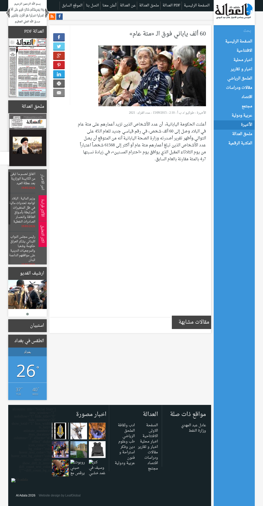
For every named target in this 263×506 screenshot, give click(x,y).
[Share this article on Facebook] (59, 37)
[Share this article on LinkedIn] (59, 74)
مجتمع (153, 468)
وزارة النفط (197, 431)
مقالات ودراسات (151, 455)
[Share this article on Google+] (59, 56)
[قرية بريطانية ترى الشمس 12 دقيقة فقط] (78, 450)
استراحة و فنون (127, 455)
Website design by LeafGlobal (60, 495)
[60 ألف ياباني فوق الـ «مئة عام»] (152, 77)
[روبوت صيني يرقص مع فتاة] (78, 471)
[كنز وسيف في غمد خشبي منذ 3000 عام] (97, 474)
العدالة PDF (171, 5)
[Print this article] (59, 83)
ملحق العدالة (149, 5)
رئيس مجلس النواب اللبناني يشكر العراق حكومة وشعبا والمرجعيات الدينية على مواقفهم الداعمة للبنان (22, 248)
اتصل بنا (92, 5)
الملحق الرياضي (129, 433)
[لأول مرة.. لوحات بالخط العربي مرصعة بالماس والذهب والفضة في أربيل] (60, 432)
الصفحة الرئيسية (197, 5)
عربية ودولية (125, 463)
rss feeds (52, 16)
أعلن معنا (109, 5)
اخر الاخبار (41, 182)
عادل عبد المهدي (193, 425)
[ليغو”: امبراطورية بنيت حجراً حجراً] (60, 469)
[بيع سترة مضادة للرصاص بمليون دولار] (97, 450)
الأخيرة (201, 113)
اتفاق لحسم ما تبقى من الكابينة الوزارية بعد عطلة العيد (22, 178)
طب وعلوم (126, 441)
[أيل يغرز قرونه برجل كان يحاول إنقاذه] (78, 432)
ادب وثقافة (126, 425)
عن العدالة (128, 5)
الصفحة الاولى (152, 428)
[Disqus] (142, 243)
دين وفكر (127, 447)
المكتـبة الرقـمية (240, 143)
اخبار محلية (149, 441)
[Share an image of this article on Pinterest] (59, 65)
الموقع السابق (72, 5)
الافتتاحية (150, 436)
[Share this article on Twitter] (59, 46)
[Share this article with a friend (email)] (59, 93)
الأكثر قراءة (41, 208)
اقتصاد (152, 463)
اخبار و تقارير (148, 447)
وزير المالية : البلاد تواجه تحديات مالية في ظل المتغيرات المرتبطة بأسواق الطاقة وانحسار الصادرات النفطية (22, 210)
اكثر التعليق (41, 234)
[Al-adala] (234, 12)
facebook (59, 16)
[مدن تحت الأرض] (97, 432)
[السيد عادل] (27, 294)
